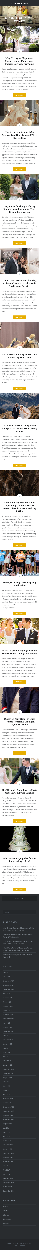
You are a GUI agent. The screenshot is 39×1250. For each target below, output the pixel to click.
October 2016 (8, 1187)
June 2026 (6, 977)
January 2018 (7, 1149)
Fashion (5, 1211)
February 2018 (8, 1145)
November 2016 (8, 1182)
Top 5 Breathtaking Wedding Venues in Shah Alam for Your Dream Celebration (18, 942)
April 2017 (6, 1174)
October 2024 (8, 985)
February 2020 (8, 1061)
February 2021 (8, 1040)
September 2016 (8, 1191)
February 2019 (8, 1098)
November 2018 (8, 1111)
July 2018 (6, 1128)
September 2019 (8, 1073)
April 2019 (6, 1094)
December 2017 (8, 1153)
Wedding (6, 1223)
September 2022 (8, 1019)
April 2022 (6, 1023)
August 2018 (7, 1124)
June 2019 (6, 1086)
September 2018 (8, 1119)
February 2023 (8, 1006)
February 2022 (8, 1027)
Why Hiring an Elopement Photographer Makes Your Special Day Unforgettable (19, 929)
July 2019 (6, 1082)
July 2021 (6, 1035)
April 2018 (6, 1136)
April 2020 (6, 1056)
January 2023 (7, 1010)
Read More (19, 95)
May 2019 (6, 1090)
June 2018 (6, 1132)
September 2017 (8, 1161)
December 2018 (8, 1107)
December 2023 (8, 998)
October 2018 (8, 1115)
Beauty (5, 1206)
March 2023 (7, 1002)
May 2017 (6, 1170)
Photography (7, 1219)
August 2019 (7, 1077)
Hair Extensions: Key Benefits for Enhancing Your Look (17, 956)
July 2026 (6, 972)
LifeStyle (6, 1215)
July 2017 (6, 1166)
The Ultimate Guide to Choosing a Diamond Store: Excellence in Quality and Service (17, 949)
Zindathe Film (19, 3)
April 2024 (6, 993)
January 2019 (7, 1103)
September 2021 (8, 1031)
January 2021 (7, 1044)
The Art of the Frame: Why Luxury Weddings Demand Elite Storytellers (18, 936)
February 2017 (8, 1178)
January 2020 (7, 1065)
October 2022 (8, 1014)
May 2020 (6, 1052)
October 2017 (8, 1157)
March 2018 (7, 1140)
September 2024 (8, 989)
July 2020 (6, 1048)
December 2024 (8, 981)
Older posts (20, 898)
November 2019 (8, 1069)
